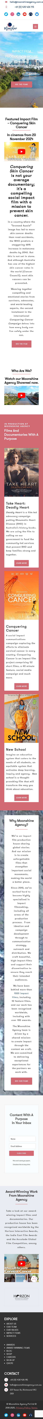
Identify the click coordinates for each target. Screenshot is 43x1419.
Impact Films (13, 1333)
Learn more (21, 563)
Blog (9, 1351)
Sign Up (10, 1360)
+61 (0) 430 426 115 (24, 6)
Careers (11, 1357)
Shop (9, 1354)
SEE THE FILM (21, 344)
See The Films (21, 84)
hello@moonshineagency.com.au (26, 1384)
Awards (10, 1344)
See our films (21, 1081)
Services (11, 1336)
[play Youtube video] (21, 151)
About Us (11, 1323)
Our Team (11, 1326)
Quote (9, 1363)
